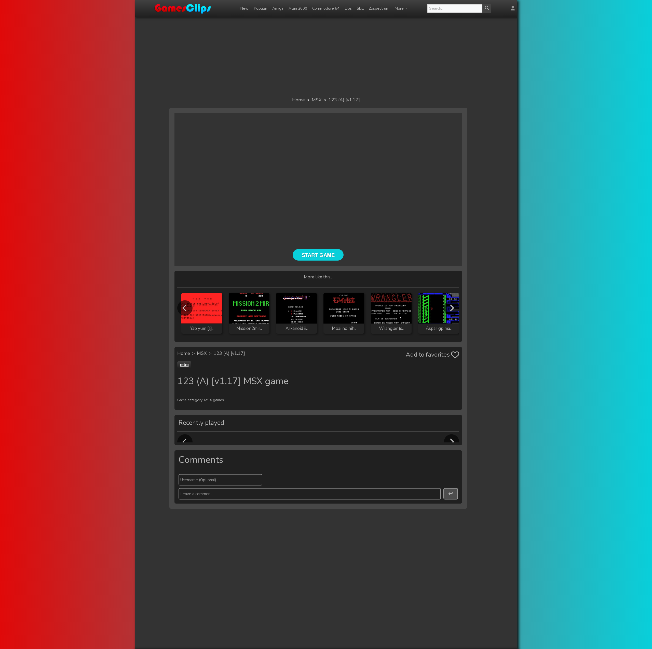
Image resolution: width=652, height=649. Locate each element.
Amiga (277, 8)
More (400, 8)
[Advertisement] (326, 56)
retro (184, 365)
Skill (360, 8)
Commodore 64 (325, 8)
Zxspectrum (379, 8)
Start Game (318, 255)
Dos (348, 8)
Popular (260, 8)
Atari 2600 (298, 8)
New (244, 8)
